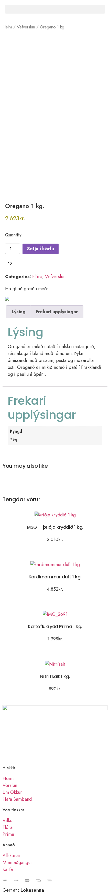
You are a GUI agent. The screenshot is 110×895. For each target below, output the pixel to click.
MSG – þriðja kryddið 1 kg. (55, 527)
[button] (55, 9)
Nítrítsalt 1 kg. (55, 676)
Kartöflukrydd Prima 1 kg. (55, 626)
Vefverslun (26, 27)
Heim (7, 27)
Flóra (37, 276)
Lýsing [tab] (19, 311)
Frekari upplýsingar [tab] (57, 311)
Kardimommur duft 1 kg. (55, 577)
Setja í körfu (40, 248)
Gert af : (23, 890)
